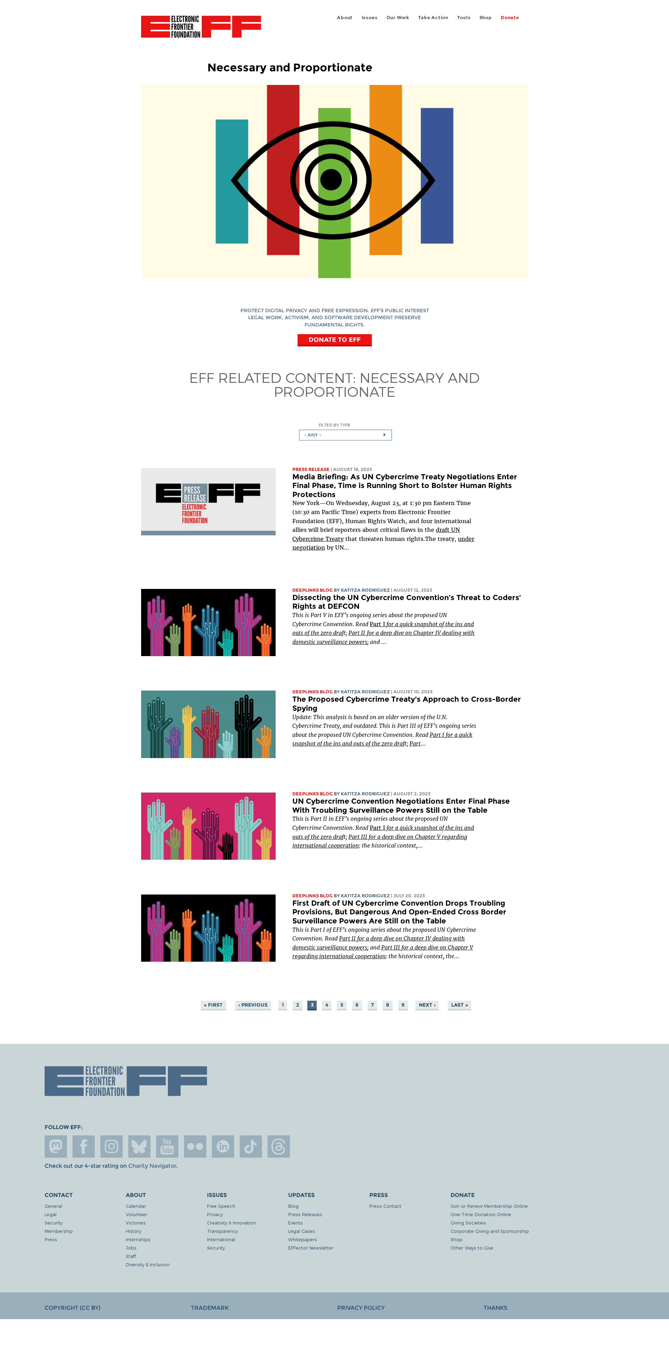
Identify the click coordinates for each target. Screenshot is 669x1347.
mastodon (56, 1146)
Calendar (136, 1205)
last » (459, 1005)
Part (415, 743)
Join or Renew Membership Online (489, 1205)
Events (295, 1222)
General (53, 1205)
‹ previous (253, 1005)
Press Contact (385, 1205)
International (221, 1239)
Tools (463, 17)
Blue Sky (139, 1146)
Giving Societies (468, 1222)
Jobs (131, 1247)
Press (51, 1239)
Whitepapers (302, 1239)
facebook (83, 1146)
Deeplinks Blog (312, 590)
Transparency (222, 1231)
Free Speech (221, 1205)
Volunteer (136, 1214)
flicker (195, 1146)
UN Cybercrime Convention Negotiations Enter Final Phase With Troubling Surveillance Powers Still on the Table (401, 805)
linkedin (223, 1146)
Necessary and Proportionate (377, 384)
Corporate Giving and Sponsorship (490, 1231)
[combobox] (345, 435)
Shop (485, 17)
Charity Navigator (152, 1166)
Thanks (495, 1308)
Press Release (311, 469)
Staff (131, 1256)
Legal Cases (301, 1231)
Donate (510, 17)
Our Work (397, 17)
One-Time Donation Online (481, 1214)
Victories (136, 1222)
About (345, 17)
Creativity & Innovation (231, 1222)
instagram (111, 1146)
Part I (377, 624)
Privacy (215, 1214)
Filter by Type (335, 425)
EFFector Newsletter (310, 1247)
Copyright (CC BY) (72, 1308)
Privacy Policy (361, 1308)
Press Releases (305, 1214)
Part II (348, 938)
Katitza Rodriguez (365, 590)
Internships (138, 1239)
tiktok (251, 1146)
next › (427, 1005)
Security (53, 1222)
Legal (50, 1214)
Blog (293, 1205)
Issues (370, 17)
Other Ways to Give (472, 1247)
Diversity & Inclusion (148, 1264)
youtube (167, 1146)
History (133, 1231)
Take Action (433, 17)
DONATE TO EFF (335, 339)
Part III (357, 836)
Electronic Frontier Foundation (201, 31)
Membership (59, 1231)
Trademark (210, 1308)
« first (213, 1005)
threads (279, 1146)
